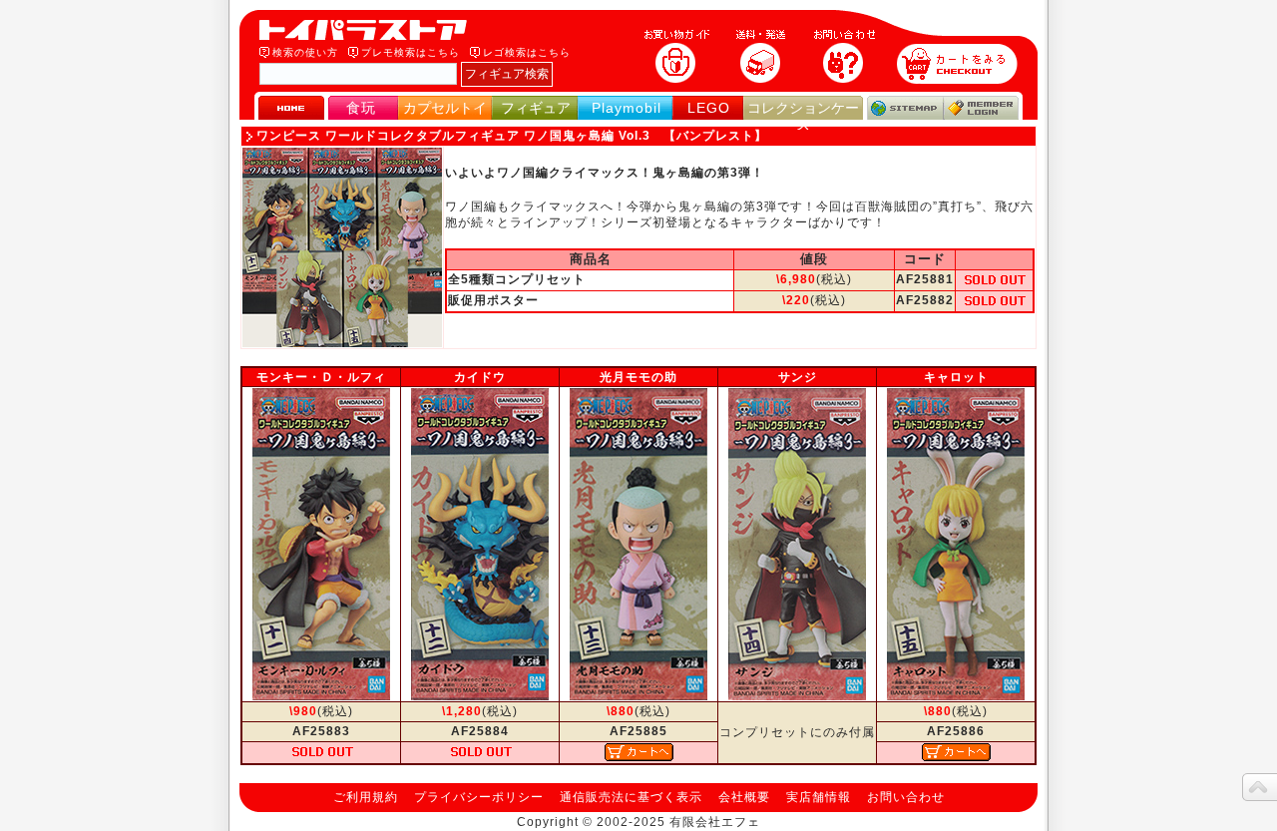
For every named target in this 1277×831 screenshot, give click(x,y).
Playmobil (626, 108)
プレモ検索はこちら (410, 52)
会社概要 (744, 797)
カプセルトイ (445, 108)
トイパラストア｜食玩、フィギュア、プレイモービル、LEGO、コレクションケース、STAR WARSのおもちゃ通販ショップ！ (369, 30)
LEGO (708, 108)
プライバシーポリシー (479, 797)
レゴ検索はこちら (527, 52)
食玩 (361, 108)
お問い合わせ (906, 797)
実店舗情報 (818, 797)
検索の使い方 (305, 52)
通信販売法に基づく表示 (631, 797)
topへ (1259, 787)
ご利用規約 (365, 797)
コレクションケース (803, 116)
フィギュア (536, 108)
